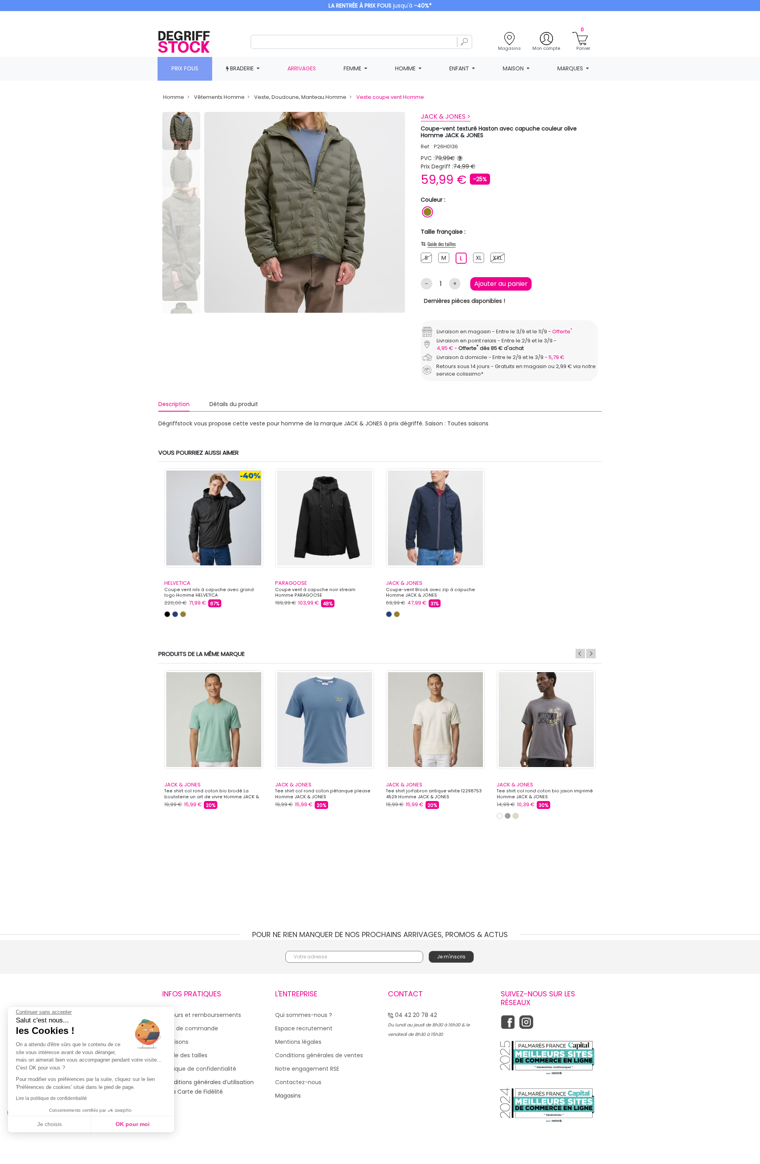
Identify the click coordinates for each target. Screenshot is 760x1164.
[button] (516, 504)
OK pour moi (133, 1124)
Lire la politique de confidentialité (51, 1098)
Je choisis (49, 1124)
